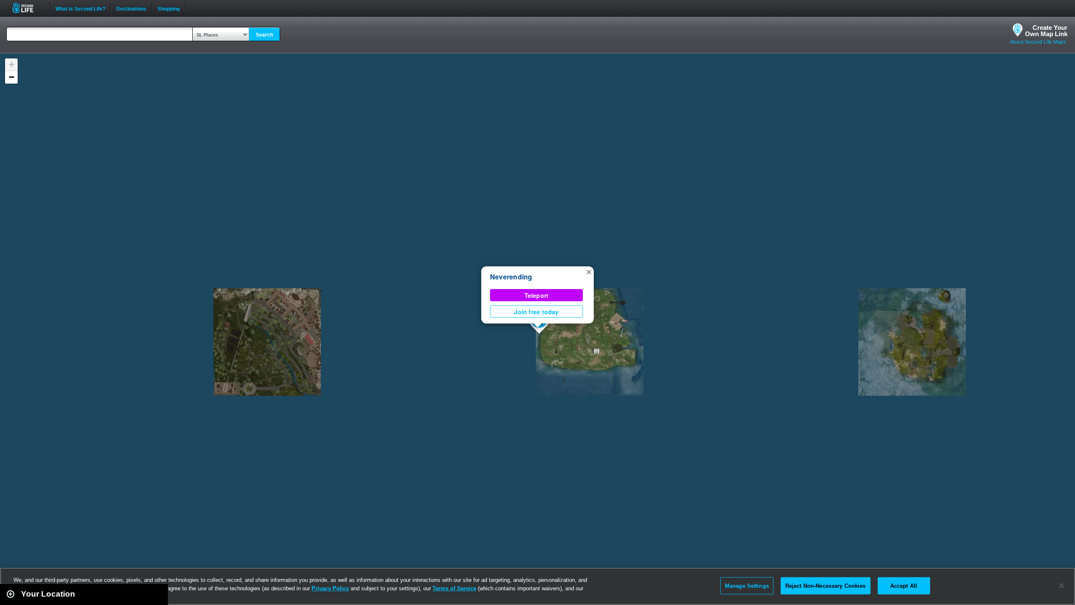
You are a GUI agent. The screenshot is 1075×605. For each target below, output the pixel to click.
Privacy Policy (330, 588)
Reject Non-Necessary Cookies (825, 585)
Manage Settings (747, 585)
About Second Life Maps (1038, 42)
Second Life (27, 7)
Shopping (168, 8)
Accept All (903, 585)
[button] (589, 271)
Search (264, 35)
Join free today (536, 312)
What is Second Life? (80, 8)
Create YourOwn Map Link (1046, 30)
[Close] (1061, 585)
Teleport (536, 295)
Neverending (511, 276)
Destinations (131, 8)
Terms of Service (454, 588)
